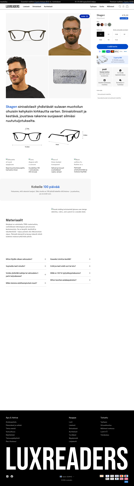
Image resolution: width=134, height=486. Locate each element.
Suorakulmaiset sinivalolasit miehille (109, 98)
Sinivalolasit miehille (104, 94)
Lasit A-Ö (104, 431)
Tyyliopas (104, 422)
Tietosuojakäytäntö (13, 438)
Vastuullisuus (10, 431)
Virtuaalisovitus (106, 425)
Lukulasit (72, 425)
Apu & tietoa (12, 417)
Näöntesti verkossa (107, 428)
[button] (120, 6)
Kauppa (72, 417)
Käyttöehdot (10, 435)
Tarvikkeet (72, 435)
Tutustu (104, 417)
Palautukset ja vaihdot (14, 425)
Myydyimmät (73, 438)
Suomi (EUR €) (67, 477)
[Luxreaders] (13, 6)
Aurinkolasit (73, 431)
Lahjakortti (73, 441)
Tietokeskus (105, 435)
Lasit (70, 422)
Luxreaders (69, 480)
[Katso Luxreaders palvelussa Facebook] (11, 476)
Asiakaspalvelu (11, 422)
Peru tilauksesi (11, 441)
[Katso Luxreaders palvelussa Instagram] (7, 476)
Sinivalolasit (73, 428)
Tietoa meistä (11, 428)
